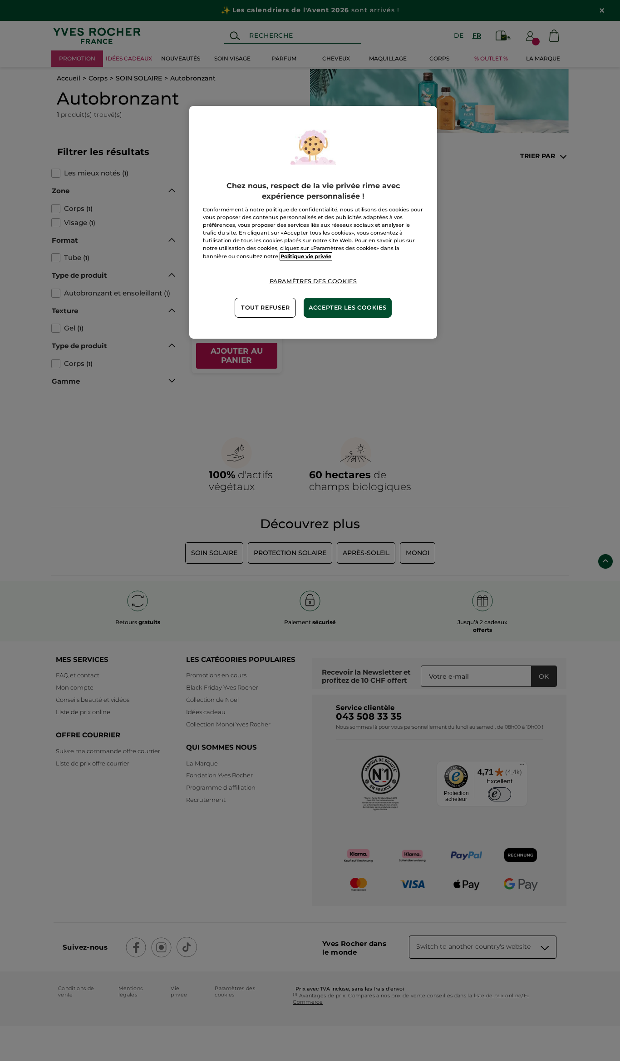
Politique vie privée (305, 256)
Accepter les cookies (348, 307)
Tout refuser (265, 307)
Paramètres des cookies (313, 281)
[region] (313, 222)
